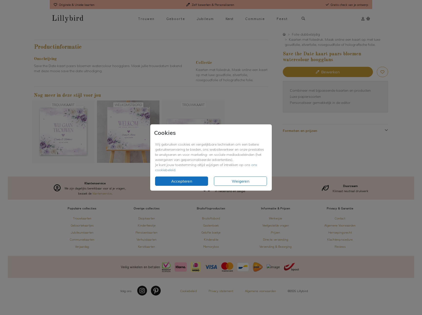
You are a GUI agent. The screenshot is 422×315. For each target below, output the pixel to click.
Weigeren (240, 181)
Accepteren (181, 181)
